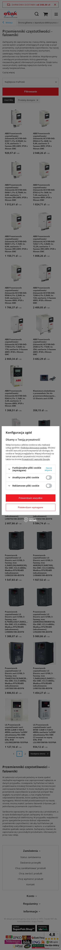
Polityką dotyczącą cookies (34, 447)
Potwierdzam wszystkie (30, 498)
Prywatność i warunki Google (36, 459)
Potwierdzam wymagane (30, 507)
